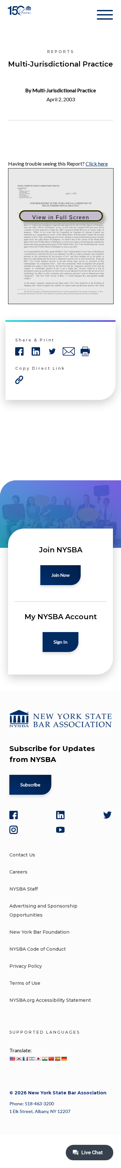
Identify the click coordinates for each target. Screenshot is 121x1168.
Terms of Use (24, 983)
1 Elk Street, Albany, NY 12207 (39, 1111)
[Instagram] (13, 830)
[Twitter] (107, 815)
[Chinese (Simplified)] (51, 1058)
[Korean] (19, 1058)
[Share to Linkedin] (36, 351)
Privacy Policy (25, 966)
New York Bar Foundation (39, 932)
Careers (18, 872)
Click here (97, 163)
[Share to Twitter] (52, 351)
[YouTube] (60, 830)
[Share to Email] (69, 351)
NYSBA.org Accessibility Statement (50, 1000)
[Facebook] (13, 815)
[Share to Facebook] (19, 351)
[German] (64, 1058)
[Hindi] (44, 1058)
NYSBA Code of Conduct (37, 949)
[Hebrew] (32, 1058)
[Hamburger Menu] (105, 16)
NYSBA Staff (23, 889)
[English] (12, 1058)
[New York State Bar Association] (20, 16)
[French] (25, 1058)
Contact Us (22, 855)
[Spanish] (57, 1058)
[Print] (85, 351)
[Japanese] (38, 1058)
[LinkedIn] (60, 815)
